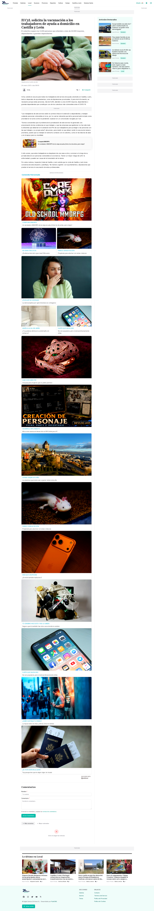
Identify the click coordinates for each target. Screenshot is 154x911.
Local (123, 71)
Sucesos (123, 32)
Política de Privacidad (100, 898)
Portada (15, 3)
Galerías (23, 3)
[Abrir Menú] (151, 3)
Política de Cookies (100, 901)
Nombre (24, 791)
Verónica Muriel (62, 881)
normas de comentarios (49, 811)
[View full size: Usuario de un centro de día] (56, 58)
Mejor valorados (44, 823)
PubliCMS (54, 901)
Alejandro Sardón (34, 881)
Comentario (25, 798)
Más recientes (29, 823)
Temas (81, 898)
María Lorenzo (90, 881)
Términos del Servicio (100, 895)
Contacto (97, 893)
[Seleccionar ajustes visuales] (146, 3)
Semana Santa (88, 3)
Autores (81, 895)
